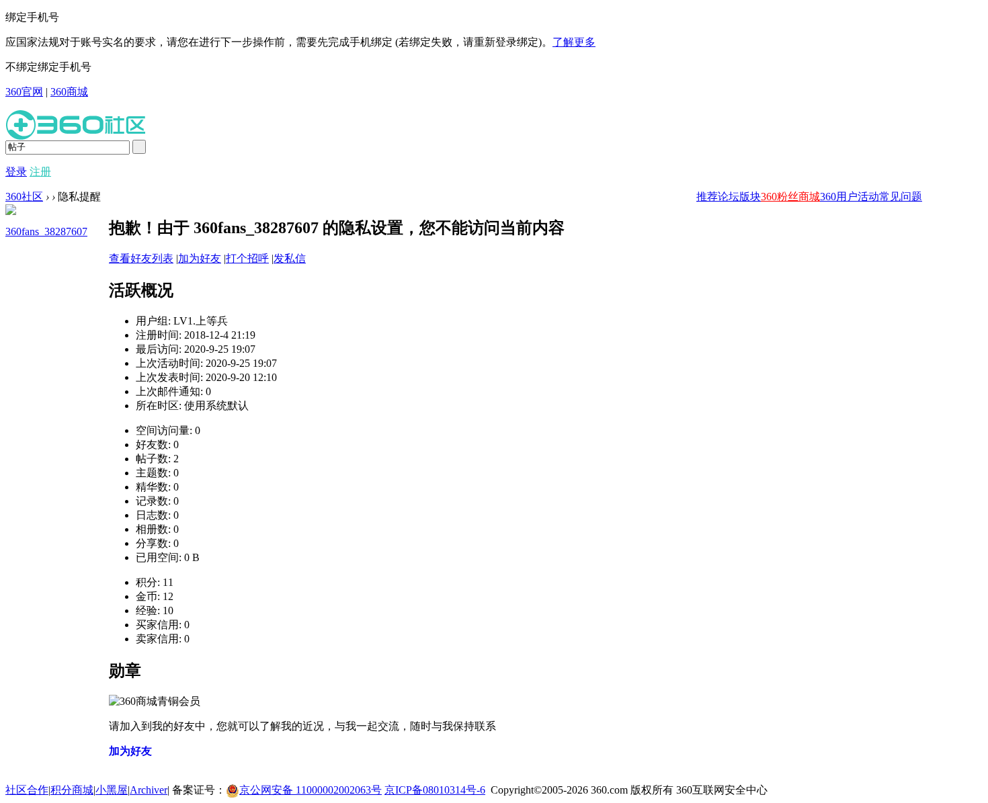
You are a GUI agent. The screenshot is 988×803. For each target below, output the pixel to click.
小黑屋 (111, 790)
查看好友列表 (141, 258)
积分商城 (71, 790)
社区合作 (26, 790)
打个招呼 (247, 258)
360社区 (24, 196)
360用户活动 (849, 196)
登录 (16, 171)
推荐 (707, 196)
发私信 (290, 258)
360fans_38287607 (46, 231)
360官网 (24, 91)
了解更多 (573, 42)
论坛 (728, 196)
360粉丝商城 (790, 196)
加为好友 (199, 258)
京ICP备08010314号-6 (434, 790)
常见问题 (900, 196)
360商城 (69, 91)
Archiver (148, 790)
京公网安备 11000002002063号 (310, 790)
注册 (40, 171)
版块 (750, 196)
